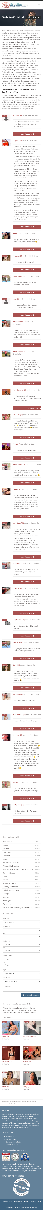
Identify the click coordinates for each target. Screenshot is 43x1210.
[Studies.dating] (14, 5)
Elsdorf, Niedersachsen (21, 890)
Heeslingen (21, 900)
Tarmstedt (21, 856)
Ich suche (6, 918)
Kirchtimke (33, 116)
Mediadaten (9, 1207)
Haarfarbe (6, 978)
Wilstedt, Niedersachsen (21, 866)
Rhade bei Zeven (21, 873)
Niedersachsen (23, 1102)
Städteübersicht (11, 1139)
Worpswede (21, 904)
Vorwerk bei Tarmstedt (21, 862)
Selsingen (21, 894)
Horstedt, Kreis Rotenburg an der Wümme (21, 869)
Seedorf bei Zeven (21, 883)
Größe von (6, 941)
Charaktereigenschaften (13, 1142)
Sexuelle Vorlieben (12, 1145)
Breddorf (21, 859)
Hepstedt (21, 849)
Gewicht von (7, 955)
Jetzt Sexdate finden (31, 995)
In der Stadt (7, 986)
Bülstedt (21, 845)
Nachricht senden (26, 134)
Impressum (33, 1207)
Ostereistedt (21, 852)
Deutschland (13, 1102)
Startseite (5, 1102)
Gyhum (21, 880)
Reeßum (21, 897)
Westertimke (21, 842)
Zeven (21, 876)
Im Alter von (7, 927)
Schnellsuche (10, 1136)
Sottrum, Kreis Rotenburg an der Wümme (21, 907)
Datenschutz (25, 1207)
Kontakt (17, 1207)
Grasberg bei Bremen (21, 887)
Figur (4, 970)
